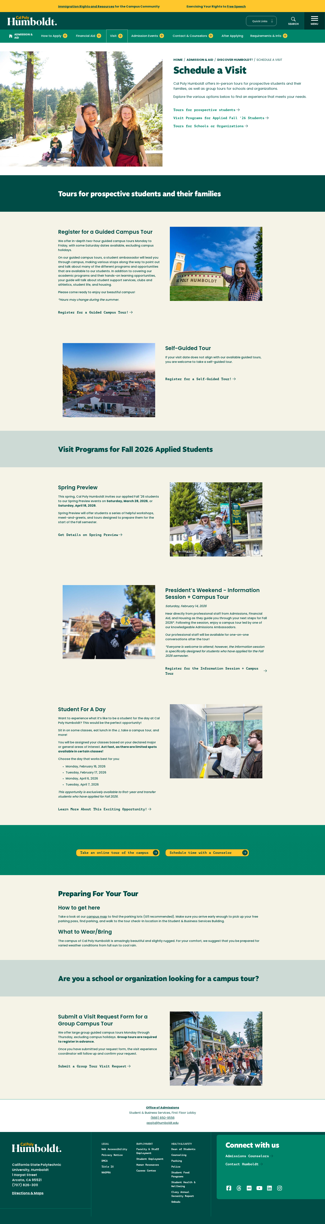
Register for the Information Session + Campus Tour (211, 670)
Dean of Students (183, 1149)
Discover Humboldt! (235, 60)
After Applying (232, 36)
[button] (261, 21)
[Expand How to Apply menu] (65, 35)
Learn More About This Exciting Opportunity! (102, 809)
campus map (97, 916)
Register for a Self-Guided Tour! (198, 379)
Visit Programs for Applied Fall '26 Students (218, 118)
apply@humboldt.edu (162, 1123)
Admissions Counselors (247, 1156)
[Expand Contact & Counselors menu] (211, 35)
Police (175, 1166)
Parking (176, 1160)
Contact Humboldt (242, 1164)
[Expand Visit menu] (120, 36)
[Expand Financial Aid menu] (99, 35)
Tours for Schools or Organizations (208, 126)
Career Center (146, 1170)
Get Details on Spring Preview (88, 535)
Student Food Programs (180, 1174)
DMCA (105, 1160)
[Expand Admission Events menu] (161, 35)
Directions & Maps (27, 1193)
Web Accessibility (114, 1149)
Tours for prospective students (204, 110)
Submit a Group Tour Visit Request (92, 1066)
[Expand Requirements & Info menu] (285, 35)
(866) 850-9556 (163, 1118)
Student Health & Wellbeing (183, 1184)
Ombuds (175, 1201)
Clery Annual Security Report (182, 1194)
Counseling (178, 1154)
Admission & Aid (23, 36)
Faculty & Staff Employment (147, 1151)
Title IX (108, 1166)
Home (178, 60)
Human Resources (147, 1164)
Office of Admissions (162, 1107)
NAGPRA (106, 1172)
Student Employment (149, 1158)
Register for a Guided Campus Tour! (93, 312)
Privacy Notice (112, 1154)
